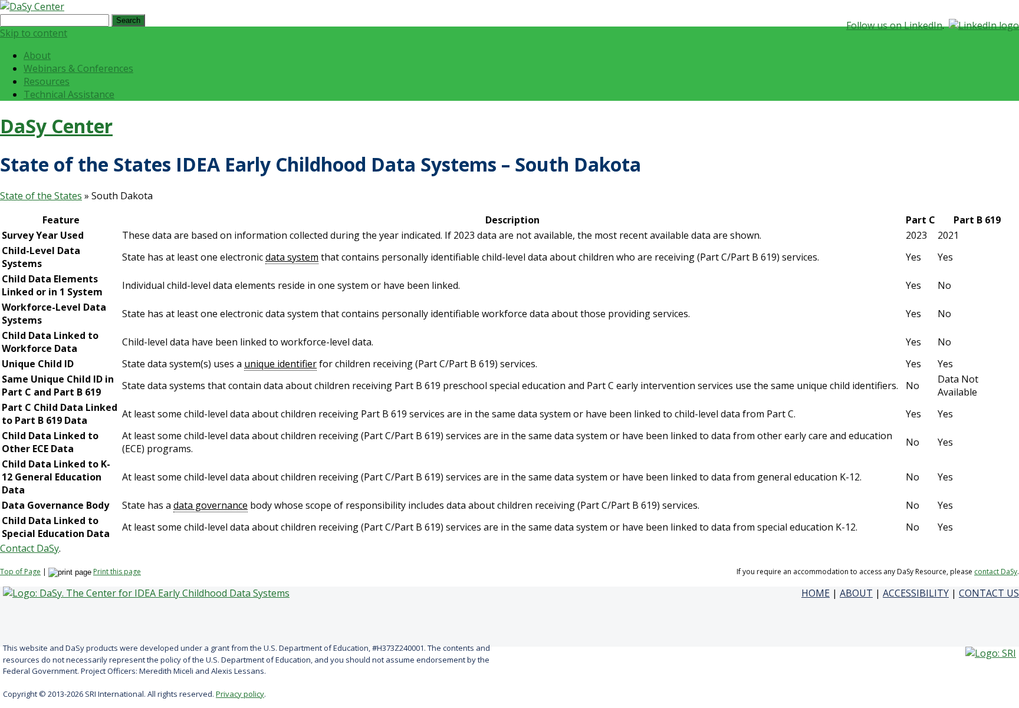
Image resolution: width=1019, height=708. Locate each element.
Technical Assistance (69, 94)
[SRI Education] (990, 653)
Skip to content (33, 33)
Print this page (117, 572)
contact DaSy (995, 572)
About (37, 55)
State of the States (41, 195)
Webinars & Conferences (78, 68)
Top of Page (20, 572)
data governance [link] (210, 505)
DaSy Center (56, 126)
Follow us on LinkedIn (894, 25)
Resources (47, 81)
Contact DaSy (29, 548)
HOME (815, 593)
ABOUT (856, 593)
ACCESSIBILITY (916, 593)
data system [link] (291, 257)
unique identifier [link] (280, 363)
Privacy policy (240, 694)
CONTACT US (989, 593)
